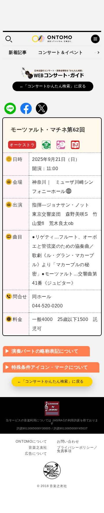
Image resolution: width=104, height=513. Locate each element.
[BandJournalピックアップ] (75, 144)
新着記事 (18, 52)
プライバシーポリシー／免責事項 (77, 449)
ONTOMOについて (31, 441)
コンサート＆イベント (60, 52)
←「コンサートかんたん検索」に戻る (53, 86)
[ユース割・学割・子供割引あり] (46, 144)
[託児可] (60, 144)
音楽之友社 (38, 448)
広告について (36, 454)
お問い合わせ (68, 441)
